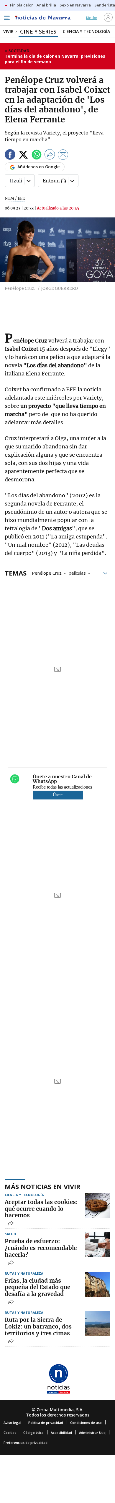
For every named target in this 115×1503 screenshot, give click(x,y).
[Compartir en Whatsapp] (36, 155)
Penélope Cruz (47, 572)
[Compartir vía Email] (63, 155)
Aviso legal (12, 1422)
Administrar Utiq (92, 1432)
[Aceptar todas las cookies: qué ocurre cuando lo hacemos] (97, 1205)
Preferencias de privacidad (25, 1442)
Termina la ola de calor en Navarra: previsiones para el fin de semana (55, 59)
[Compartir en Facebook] (10, 155)
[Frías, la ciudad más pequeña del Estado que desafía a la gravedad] (97, 1284)
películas (77, 572)
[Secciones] (6, 18)
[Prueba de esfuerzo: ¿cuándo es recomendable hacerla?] (97, 1244)
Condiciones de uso (86, 1422)
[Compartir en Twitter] (23, 155)
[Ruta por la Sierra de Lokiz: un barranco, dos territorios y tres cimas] (97, 1323)
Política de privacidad (45, 1422)
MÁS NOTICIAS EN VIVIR (42, 1186)
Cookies (10, 1432)
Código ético (33, 1432)
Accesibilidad (61, 1432)
